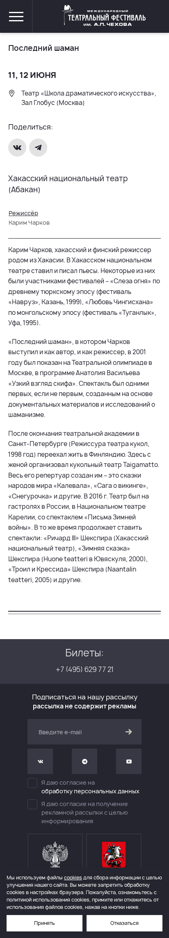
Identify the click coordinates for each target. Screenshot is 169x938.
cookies (73, 877)
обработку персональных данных (90, 791)
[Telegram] (39, 148)
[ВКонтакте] (18, 148)
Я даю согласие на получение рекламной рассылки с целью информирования (84, 812)
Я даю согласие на (90, 787)
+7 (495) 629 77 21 (85, 669)
